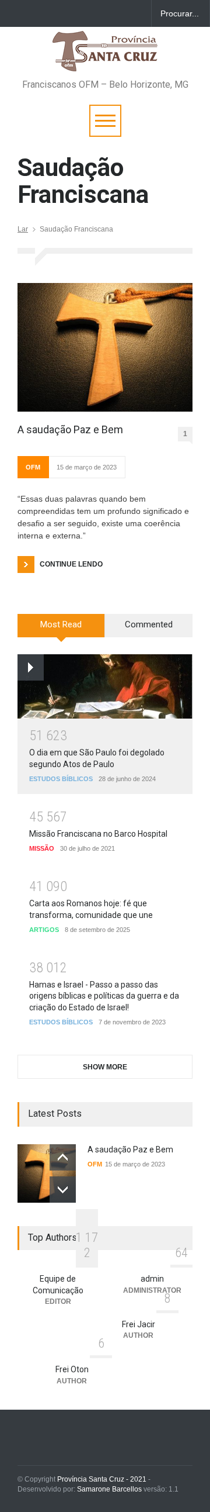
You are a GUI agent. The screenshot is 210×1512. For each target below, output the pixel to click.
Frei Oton (72, 1369)
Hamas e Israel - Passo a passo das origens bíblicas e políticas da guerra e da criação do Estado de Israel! (104, 996)
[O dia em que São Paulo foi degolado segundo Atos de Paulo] (105, 686)
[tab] (61, 629)
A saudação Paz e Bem (70, 429)
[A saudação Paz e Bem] (105, 347)
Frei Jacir (138, 1324)
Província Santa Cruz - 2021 (101, 1479)
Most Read (61, 624)
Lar (23, 229)
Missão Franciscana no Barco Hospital (98, 833)
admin (152, 1278)
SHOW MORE (105, 1067)
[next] (63, 1189)
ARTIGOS (44, 929)
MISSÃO (41, 848)
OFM (33, 467)
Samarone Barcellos (108, 1489)
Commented (149, 624)
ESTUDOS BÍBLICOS (61, 778)
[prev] (63, 1157)
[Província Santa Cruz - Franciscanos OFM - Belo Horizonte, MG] (105, 57)
